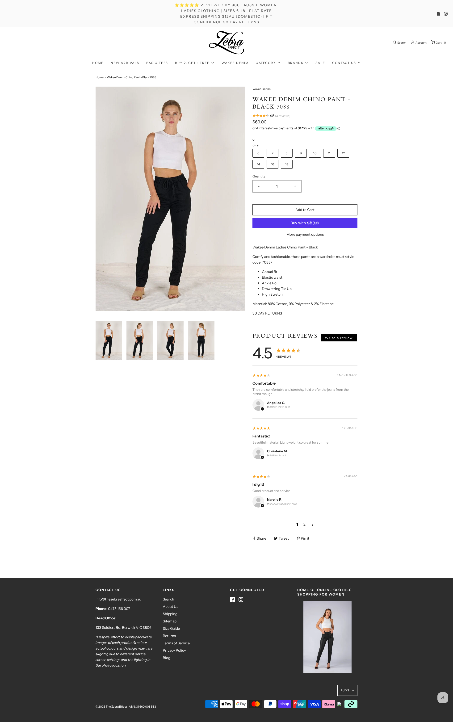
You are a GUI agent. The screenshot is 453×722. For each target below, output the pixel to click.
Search (168, 599)
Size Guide (171, 628)
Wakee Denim (235, 63)
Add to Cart (305, 209)
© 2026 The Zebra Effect (111, 706)
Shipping (170, 614)
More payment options (305, 234)
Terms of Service (176, 643)
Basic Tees (157, 63)
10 (315, 153)
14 (258, 164)
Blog (166, 657)
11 (329, 153)
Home (98, 63)
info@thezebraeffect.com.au (118, 599)
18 (286, 164)
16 (272, 164)
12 (343, 153)
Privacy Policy (174, 650)
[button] (109, 340)
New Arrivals (125, 63)
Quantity (258, 176)
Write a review (339, 338)
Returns (169, 636)
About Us (170, 606)
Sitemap (169, 621)
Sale (320, 63)
